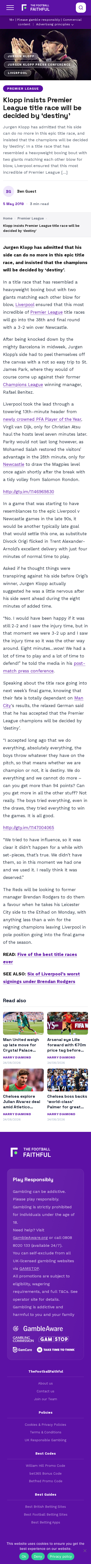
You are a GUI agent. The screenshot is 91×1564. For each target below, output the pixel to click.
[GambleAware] (43, 1328)
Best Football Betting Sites (45, 1514)
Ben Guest (26, 191)
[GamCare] (22, 1350)
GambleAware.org (30, 1237)
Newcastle (13, 464)
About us (45, 1383)
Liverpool (24, 304)
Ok (24, 1556)
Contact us (45, 1391)
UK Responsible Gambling (45, 1440)
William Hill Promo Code (45, 1466)
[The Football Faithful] (35, 8)
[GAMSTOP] (54, 1339)
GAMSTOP (29, 1268)
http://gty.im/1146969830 (28, 491)
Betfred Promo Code (45, 1481)
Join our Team (45, 1399)
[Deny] (84, 1550)
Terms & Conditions (45, 1432)
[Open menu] (10, 8)
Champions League (23, 384)
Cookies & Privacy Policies (45, 1425)
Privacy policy (61, 1556)
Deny (38, 1556)
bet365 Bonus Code (46, 1473)
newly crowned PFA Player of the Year (42, 419)
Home (7, 218)
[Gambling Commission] (23, 1339)
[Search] (81, 8)
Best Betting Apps (45, 1522)
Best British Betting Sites (45, 1507)
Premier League (23, 88)
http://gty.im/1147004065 (28, 827)
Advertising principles (53, 24)
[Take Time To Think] (56, 1350)
